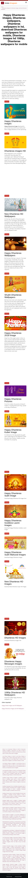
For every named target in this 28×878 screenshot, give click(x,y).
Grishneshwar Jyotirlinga (8, 834)
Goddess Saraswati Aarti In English (13, 787)
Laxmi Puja (5, 848)
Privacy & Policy (18, 876)
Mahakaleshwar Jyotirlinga (8, 821)
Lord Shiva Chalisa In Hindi (9, 756)
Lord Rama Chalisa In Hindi (18, 760)
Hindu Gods (18, 811)
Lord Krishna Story (20, 763)
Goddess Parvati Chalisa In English (10, 796)
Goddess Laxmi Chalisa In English (13, 782)
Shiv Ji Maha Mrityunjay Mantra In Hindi (16, 757)
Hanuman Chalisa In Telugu (19, 837)
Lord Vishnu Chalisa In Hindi (9, 811)
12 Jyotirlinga (22, 817)
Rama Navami (6, 817)
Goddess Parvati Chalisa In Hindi (16, 794)
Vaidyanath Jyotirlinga (20, 830)
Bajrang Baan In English (8, 816)
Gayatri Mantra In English (8, 807)
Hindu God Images (7, 856)
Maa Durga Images (18, 839)
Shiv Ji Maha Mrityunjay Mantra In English (12, 809)
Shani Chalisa (16, 834)
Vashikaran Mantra (14, 860)
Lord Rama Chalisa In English (9, 763)
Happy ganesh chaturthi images (10, 864)
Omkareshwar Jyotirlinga (20, 821)
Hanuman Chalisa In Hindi (14, 749)
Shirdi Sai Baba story (15, 841)
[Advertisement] (14, 64)
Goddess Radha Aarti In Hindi (12, 797)
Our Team (22, 860)
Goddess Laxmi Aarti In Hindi (13, 779)
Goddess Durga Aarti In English (17, 773)
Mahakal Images (18, 858)
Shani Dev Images (9, 851)
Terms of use (9, 876)
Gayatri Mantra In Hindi (20, 807)
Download (7, 101)
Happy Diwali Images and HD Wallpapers (12, 705)
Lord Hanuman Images (7, 837)
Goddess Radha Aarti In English (10, 800)
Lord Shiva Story (18, 752)
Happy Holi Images (20, 854)
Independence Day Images (8, 858)
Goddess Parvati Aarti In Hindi (9, 793)
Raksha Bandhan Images (18, 857)
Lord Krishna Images (20, 833)
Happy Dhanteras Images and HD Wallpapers (13, 708)
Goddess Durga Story (13, 772)
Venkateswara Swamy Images (9, 854)
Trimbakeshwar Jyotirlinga (8, 830)
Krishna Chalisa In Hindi (14, 826)
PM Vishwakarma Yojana (15, 861)
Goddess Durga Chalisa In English (10, 777)
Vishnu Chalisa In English (8, 814)
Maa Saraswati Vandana (16, 840)
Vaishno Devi (11, 848)
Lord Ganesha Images (8, 839)
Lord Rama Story (6, 759)
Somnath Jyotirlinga (7, 819)
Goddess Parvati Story (15, 790)
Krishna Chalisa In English (8, 833)
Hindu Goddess (18, 846)
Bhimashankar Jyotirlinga (19, 823)
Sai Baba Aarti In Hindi (19, 816)
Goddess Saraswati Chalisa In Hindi (14, 788)
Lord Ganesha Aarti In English (12, 767)
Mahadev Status (6, 861)
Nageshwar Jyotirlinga (7, 831)
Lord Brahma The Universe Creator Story (12, 803)
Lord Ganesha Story (11, 766)
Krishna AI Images (18, 868)
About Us (5, 749)
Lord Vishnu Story (16, 804)
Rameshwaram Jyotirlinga (18, 831)
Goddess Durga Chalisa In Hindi (9, 774)
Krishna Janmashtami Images (17, 847)
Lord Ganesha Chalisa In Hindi (9, 770)
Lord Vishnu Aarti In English (19, 810)
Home (2, 6)
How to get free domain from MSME (15, 867)
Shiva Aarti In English (13, 753)
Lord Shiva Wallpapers (20, 814)
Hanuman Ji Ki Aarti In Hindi (18, 750)
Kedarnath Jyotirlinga (7, 823)
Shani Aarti (19, 774)
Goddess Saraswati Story (8, 786)
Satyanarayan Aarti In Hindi (12, 850)
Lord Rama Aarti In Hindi (16, 759)
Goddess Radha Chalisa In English (17, 801)
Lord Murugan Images (17, 856)
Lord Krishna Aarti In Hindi (9, 764)
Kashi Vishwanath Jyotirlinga (9, 824)
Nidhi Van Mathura (14, 817)
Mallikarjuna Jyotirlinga (17, 819)
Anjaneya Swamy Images (8, 868)
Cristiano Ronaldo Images (8, 846)
